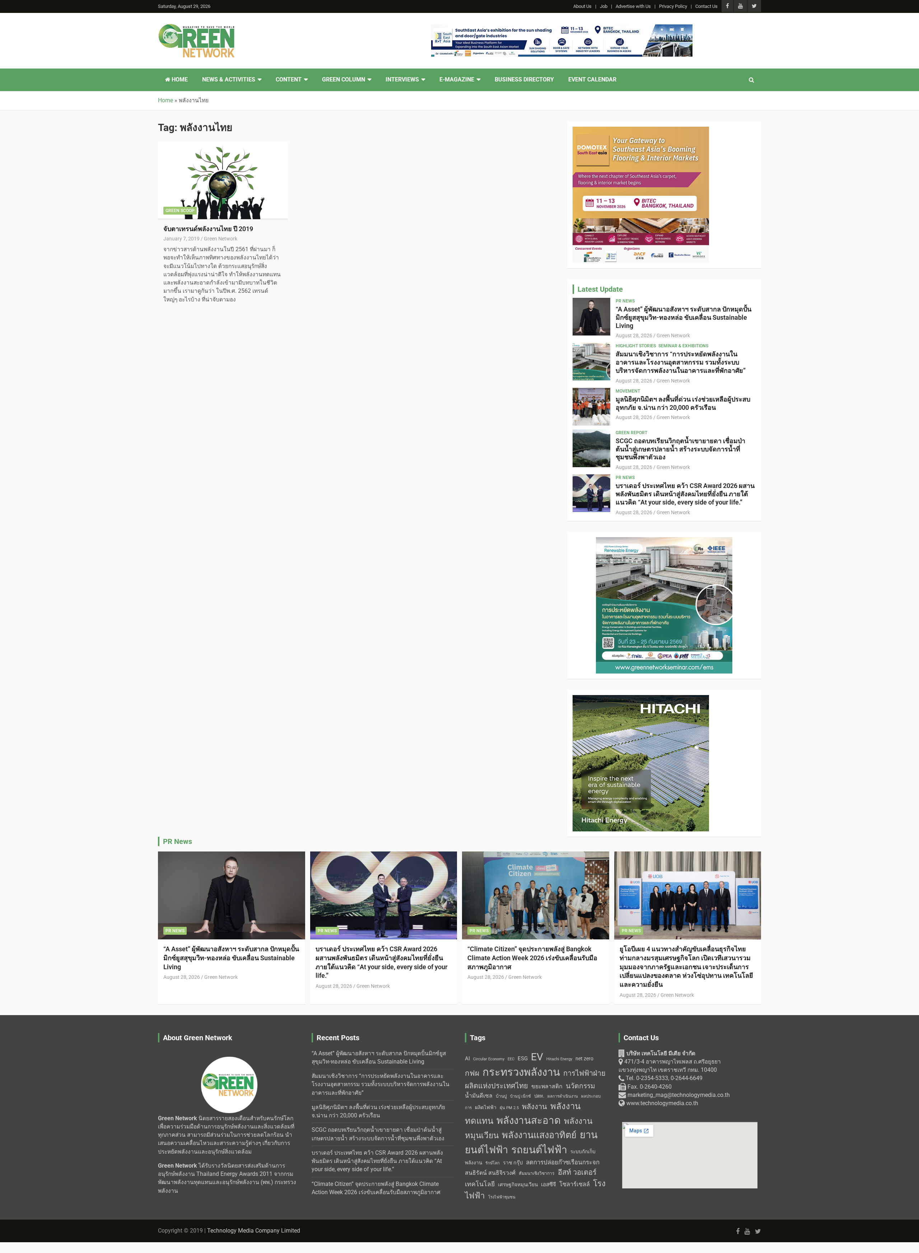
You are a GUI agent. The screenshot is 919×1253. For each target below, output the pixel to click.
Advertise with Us (633, 6)
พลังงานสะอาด (528, 1120)
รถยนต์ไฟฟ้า (539, 1150)
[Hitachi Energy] (641, 699)
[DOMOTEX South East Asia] (641, 130)
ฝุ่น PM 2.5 (509, 1108)
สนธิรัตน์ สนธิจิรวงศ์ (490, 1172)
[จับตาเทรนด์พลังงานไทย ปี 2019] (223, 180)
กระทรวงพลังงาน (521, 1072)
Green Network (220, 238)
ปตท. (539, 1096)
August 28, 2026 (634, 335)
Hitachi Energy (559, 1059)
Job (603, 6)
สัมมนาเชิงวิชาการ (537, 1173)
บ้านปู (501, 1096)
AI (467, 1058)
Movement (628, 391)
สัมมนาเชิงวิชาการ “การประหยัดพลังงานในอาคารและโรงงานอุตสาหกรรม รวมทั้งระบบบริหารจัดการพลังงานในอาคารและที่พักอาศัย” (681, 362)
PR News (625, 301)
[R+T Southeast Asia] (561, 28)
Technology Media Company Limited (253, 1231)
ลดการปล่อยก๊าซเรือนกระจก (563, 1162)
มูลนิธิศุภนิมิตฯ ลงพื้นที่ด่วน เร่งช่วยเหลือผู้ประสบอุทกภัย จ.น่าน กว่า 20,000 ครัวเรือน (683, 403)
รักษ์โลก (492, 1163)
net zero (584, 1059)
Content (289, 79)
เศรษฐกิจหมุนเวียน (518, 1184)
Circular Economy (488, 1059)
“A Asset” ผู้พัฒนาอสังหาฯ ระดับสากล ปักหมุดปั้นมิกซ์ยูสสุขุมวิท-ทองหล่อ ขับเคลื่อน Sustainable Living (683, 317)
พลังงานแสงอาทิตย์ (539, 1135)
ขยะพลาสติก (547, 1086)
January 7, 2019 (181, 238)
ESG (523, 1058)
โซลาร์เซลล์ (574, 1184)
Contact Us (706, 6)
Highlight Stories (636, 345)
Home (179, 79)
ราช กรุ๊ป (513, 1163)
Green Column (343, 79)
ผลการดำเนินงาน (562, 1096)
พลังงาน (534, 1106)
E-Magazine (456, 79)
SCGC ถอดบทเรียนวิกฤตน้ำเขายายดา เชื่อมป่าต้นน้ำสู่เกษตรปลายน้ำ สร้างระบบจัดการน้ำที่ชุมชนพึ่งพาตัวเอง (680, 449)
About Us (582, 6)
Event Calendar (592, 79)
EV (537, 1057)
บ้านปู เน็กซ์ (520, 1096)
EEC (511, 1059)
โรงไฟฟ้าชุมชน (502, 1197)
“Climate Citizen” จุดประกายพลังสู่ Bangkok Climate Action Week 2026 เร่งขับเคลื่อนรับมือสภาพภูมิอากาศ (532, 957)
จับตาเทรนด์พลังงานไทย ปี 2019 (208, 229)
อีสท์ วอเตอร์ (577, 1172)
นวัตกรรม (580, 1086)
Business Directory (524, 79)
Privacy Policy (673, 6)
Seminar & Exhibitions (683, 345)
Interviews (402, 79)
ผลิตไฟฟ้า (485, 1107)
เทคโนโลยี (480, 1184)
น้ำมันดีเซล (479, 1095)
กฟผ (472, 1073)
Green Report (631, 432)
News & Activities (228, 79)
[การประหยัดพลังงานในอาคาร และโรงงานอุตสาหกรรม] (664, 541)
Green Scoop (180, 210)
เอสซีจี (548, 1184)
